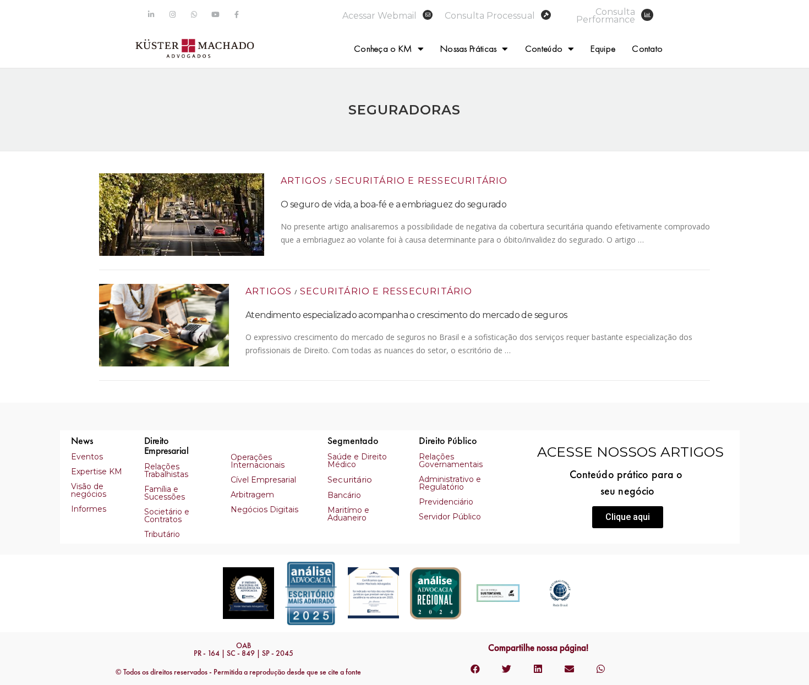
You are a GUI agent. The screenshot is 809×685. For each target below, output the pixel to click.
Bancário (344, 495)
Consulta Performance (605, 16)
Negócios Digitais (264, 509)
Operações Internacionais (258, 461)
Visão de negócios (88, 490)
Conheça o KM (383, 48)
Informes (88, 509)
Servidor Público (450, 517)
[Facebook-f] (237, 14)
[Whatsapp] (194, 14)
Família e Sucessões (164, 493)
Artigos (304, 181)
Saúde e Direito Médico (357, 460)
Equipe (603, 48)
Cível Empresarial (263, 480)
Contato (647, 48)
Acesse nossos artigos (630, 451)
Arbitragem (252, 495)
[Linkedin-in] (151, 14)
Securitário (349, 479)
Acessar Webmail (379, 15)
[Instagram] (172, 14)
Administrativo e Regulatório (450, 483)
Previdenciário (446, 502)
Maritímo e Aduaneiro (348, 514)
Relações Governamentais (451, 460)
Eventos (87, 457)
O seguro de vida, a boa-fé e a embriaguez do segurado (393, 204)
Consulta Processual (490, 15)
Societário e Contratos (166, 515)
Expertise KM (96, 471)
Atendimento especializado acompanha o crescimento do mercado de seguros (406, 315)
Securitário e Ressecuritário (421, 181)
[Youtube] (215, 14)
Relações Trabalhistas (166, 470)
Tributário (162, 534)
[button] (627, 517)
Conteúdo (543, 48)
